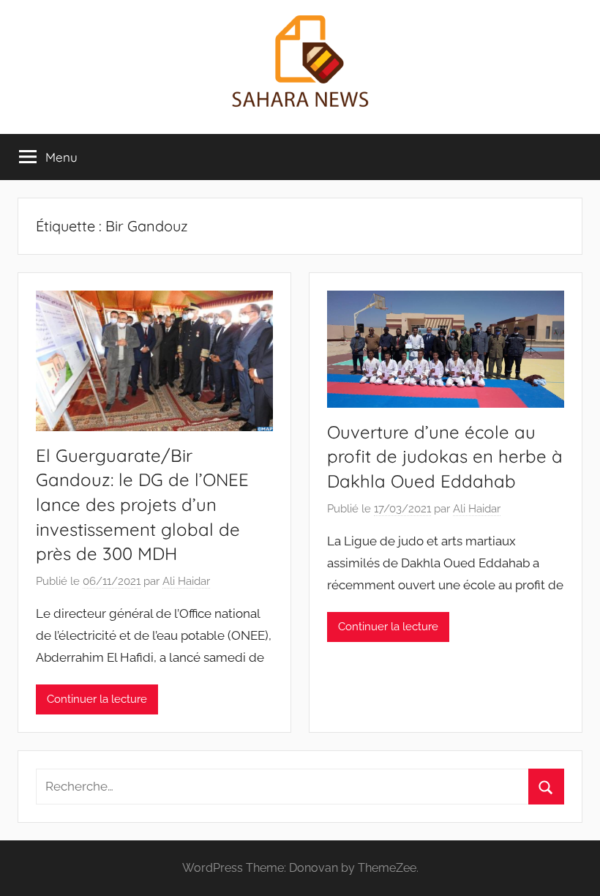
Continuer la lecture (97, 699)
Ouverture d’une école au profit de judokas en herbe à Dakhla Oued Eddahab (445, 456)
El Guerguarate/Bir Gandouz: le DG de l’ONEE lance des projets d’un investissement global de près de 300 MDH (142, 504)
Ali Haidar (186, 581)
